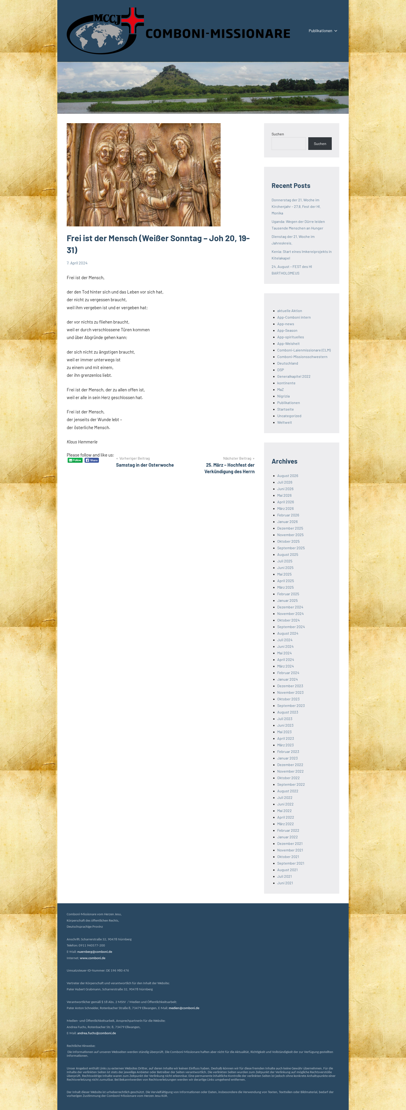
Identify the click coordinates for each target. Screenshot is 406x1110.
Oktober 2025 (288, 541)
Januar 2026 (287, 521)
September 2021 (290, 863)
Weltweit (284, 422)
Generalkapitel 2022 (294, 376)
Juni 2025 (285, 567)
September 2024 (291, 626)
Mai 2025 (284, 574)
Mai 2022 (284, 810)
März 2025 (285, 587)
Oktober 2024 (288, 620)
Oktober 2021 (288, 856)
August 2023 (287, 712)
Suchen (278, 134)
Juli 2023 (284, 718)
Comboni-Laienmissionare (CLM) (304, 350)
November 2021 (290, 850)
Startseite (285, 409)
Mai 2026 (284, 495)
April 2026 (285, 502)
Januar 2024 (287, 679)
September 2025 (291, 547)
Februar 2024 (288, 672)
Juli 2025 (284, 561)
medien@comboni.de (184, 1008)
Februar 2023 (288, 751)
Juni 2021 (285, 883)
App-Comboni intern (294, 317)
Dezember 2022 (290, 764)
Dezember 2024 (290, 607)
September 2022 (291, 784)
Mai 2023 (284, 731)
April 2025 (285, 580)
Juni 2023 (285, 725)
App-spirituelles (290, 337)
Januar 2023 (287, 758)
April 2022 (285, 817)
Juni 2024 (285, 646)
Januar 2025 (287, 600)
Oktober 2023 (288, 699)
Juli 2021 (284, 876)
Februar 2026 (288, 515)
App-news (285, 323)
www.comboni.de (92, 958)
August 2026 (287, 475)
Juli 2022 (285, 797)
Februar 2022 (288, 830)
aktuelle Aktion (289, 310)
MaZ (280, 389)
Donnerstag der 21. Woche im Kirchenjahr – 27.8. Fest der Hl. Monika (296, 206)
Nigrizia (283, 396)
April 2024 (285, 659)
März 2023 (285, 745)
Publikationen (320, 30)
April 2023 (285, 738)
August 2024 (287, 633)
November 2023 (290, 692)
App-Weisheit (288, 343)
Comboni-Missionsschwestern (302, 356)
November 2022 (290, 771)
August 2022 (287, 791)
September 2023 (291, 705)
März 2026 (285, 508)
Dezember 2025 (290, 528)
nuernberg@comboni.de (94, 952)
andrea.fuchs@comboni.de (96, 1033)
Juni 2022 (285, 804)
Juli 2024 (285, 639)
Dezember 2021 (290, 843)
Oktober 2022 (288, 777)
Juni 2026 (285, 488)
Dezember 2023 (290, 685)
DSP (280, 369)
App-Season (287, 330)
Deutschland (287, 363)
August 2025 (287, 554)
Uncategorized (289, 415)
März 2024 (285, 666)
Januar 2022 (287, 837)
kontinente (286, 383)
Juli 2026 (284, 482)
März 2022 (285, 823)
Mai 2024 (284, 653)
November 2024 (290, 613)
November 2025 (290, 534)
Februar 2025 (288, 593)
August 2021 (287, 869)
